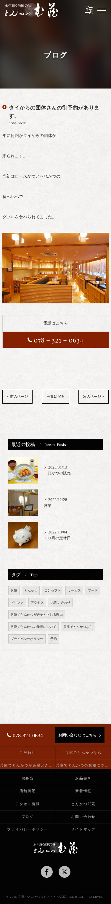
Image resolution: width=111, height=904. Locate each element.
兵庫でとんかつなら (78, 626)
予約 (53, 639)
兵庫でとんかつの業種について (33, 626)
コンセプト (52, 590)
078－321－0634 (59, 339)
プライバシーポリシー (27, 639)
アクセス (37, 602)
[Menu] (101, 10)
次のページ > (93, 396)
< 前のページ (17, 396)
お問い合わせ (60, 602)
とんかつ (30, 590)
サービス (74, 590)
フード (93, 590)
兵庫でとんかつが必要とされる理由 (37, 614)
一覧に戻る (56, 396)
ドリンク (17, 602)
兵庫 (14, 590)
